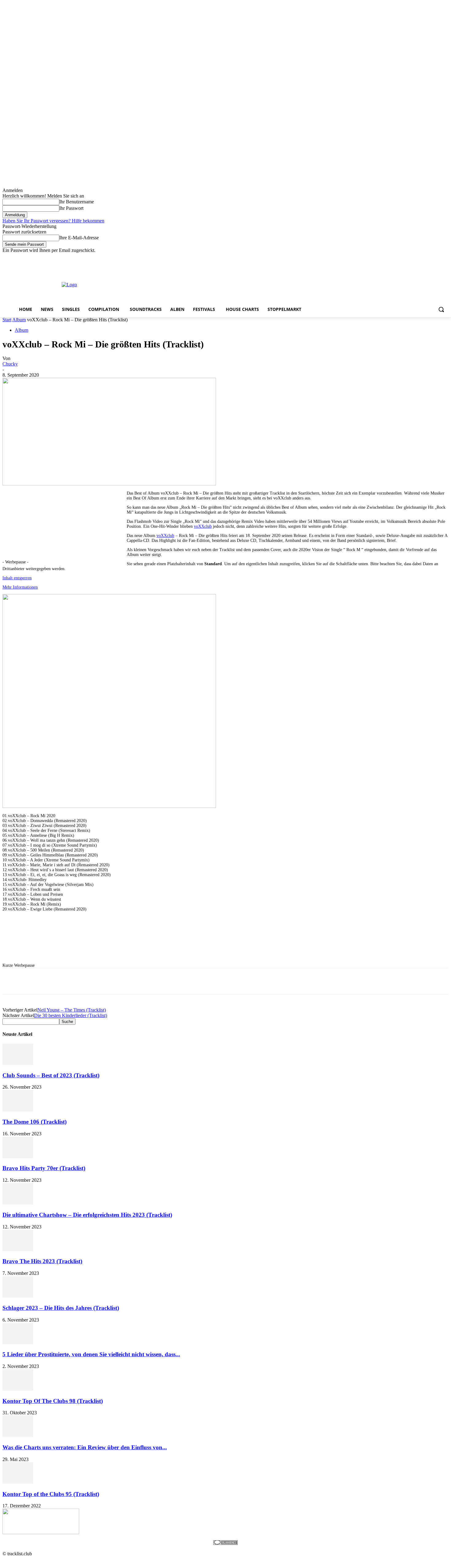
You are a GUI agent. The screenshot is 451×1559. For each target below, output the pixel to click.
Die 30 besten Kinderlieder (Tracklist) (70, 1015)
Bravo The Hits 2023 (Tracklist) (42, 1261)
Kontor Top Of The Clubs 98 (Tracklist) (52, 1401)
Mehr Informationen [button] (20, 587)
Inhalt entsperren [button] (17, 578)
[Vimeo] (436, 257)
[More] (186, 981)
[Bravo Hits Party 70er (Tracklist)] (17, 1156)
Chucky (10, 363)
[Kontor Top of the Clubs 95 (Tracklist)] (17, 1482)
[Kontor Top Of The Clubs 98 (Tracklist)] (17, 1389)
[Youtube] (445, 257)
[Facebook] (410, 257)
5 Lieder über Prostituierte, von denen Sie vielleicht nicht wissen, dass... (91, 1354)
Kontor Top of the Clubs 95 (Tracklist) (50, 1494)
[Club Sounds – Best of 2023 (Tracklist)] (17, 1063)
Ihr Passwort (71, 208)
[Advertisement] (248, 284)
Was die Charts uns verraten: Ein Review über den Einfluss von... (84, 1447)
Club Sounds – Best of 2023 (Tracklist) (50, 1075)
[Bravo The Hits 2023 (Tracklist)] (17, 1249)
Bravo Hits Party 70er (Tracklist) (43, 1168)
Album (19, 319)
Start (6, 319)
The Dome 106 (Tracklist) (34, 1121)
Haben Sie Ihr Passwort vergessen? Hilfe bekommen (53, 220)
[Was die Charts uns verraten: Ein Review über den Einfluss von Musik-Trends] (17, 1435)
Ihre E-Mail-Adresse (79, 237)
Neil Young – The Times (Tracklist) (71, 1010)
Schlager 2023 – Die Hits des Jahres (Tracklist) (60, 1308)
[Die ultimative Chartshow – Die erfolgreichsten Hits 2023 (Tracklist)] (17, 1202)
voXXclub (203, 526)
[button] (441, 309)
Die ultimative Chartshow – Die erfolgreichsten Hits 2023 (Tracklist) (87, 1215)
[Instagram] (419, 257)
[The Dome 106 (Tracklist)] (17, 1109)
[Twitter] (428, 257)
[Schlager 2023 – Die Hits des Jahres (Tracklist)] (17, 1296)
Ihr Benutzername (76, 201)
